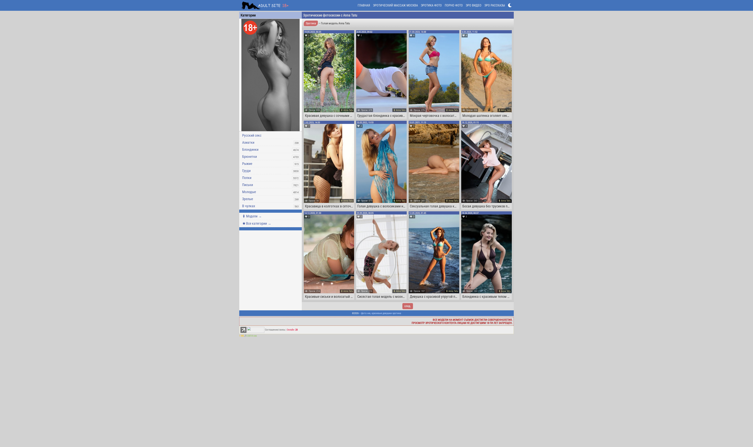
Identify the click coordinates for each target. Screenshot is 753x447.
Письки (247, 185)
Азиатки (248, 142)
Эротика (311, 23)
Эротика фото (431, 5)
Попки (246, 178)
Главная (364, 5)
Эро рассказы (494, 5)
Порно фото (454, 5)
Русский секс (251, 135)
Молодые (249, 192)
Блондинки (250, 149)
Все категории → (258, 223)
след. (407, 306)
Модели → (254, 216)
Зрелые (247, 199)
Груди (246, 171)
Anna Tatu (348, 110)
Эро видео (473, 5)
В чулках (248, 206)
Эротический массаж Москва (395, 5)
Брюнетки (249, 156)
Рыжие (247, 164)
